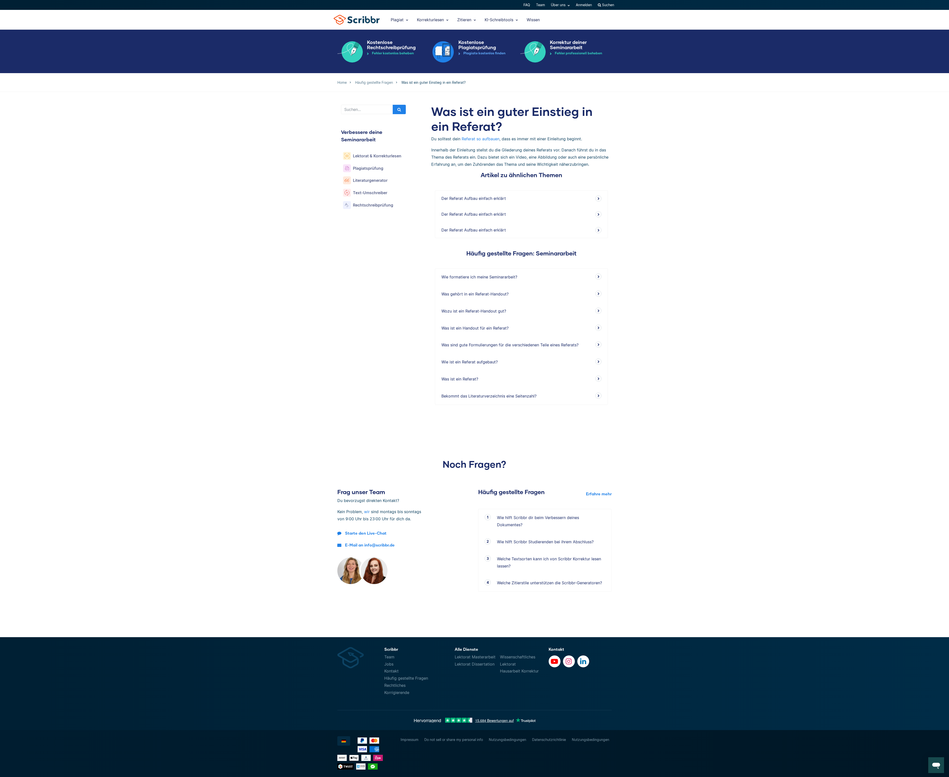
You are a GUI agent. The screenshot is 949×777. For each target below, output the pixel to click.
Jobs (388, 664)
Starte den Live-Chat (366, 533)
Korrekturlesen (431, 19)
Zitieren (465, 19)
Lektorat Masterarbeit (475, 656)
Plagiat (398, 19)
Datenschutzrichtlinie (549, 739)
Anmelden (584, 5)
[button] (936, 765)
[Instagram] (569, 661)
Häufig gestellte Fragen (406, 678)
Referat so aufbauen (480, 138)
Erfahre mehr (599, 493)
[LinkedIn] (583, 661)
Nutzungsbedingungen (507, 739)
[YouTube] (555, 661)
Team (540, 5)
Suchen (607, 5)
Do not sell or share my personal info (453, 739)
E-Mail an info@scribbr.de (370, 545)
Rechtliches (395, 685)
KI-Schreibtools (500, 19)
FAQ (526, 5)
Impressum (409, 739)
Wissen (533, 19)
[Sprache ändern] (343, 741)
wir (367, 511)
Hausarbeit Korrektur (519, 671)
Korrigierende (396, 692)
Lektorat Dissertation (475, 664)
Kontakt (391, 671)
